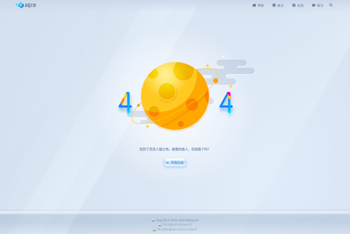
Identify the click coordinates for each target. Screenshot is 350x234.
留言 (320, 5)
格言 (280, 5)
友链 (300, 5)
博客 (260, 5)
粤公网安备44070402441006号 (177, 229)
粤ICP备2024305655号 (177, 224)
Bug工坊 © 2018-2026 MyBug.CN (177, 219)
